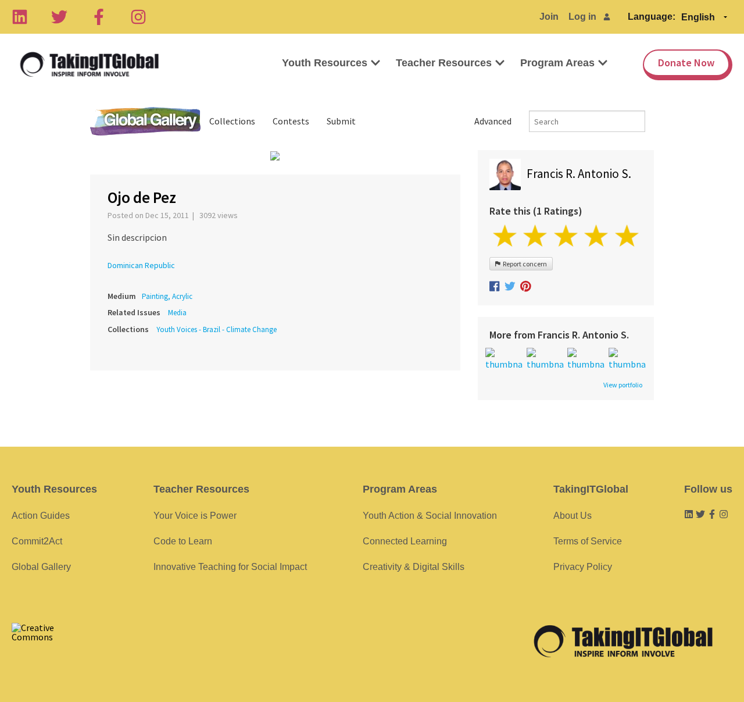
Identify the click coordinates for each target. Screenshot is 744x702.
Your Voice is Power (195, 516)
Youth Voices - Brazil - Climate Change (216, 329)
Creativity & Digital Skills (413, 567)
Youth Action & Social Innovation (430, 516)
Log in (582, 17)
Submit (341, 121)
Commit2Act (37, 541)
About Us (572, 516)
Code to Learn (182, 541)
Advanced (493, 121)
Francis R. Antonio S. (579, 173)
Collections (232, 121)
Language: (651, 17)
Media (177, 313)
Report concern (523, 263)
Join (549, 17)
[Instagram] (138, 17)
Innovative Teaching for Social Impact (230, 567)
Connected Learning (405, 541)
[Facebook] (99, 17)
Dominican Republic (141, 265)
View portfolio (622, 385)
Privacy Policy (582, 567)
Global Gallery (145, 121)
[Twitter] (59, 17)
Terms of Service (587, 541)
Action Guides (41, 516)
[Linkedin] (20, 17)
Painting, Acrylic (167, 296)
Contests (291, 121)
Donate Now (686, 62)
